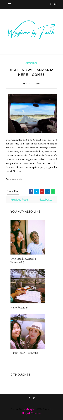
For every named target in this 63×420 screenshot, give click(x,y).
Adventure (31, 62)
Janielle (30, 83)
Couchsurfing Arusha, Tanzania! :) (23, 260)
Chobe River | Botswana (24, 352)
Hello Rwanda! (18, 307)
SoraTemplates (29, 409)
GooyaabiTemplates (31, 413)
